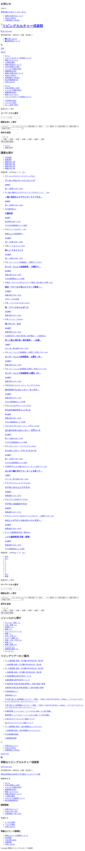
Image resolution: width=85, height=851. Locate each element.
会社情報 (8, 838)
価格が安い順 (10, 168)
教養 (8, 633)
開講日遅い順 (10, 164)
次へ (24, 172)
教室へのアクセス (11, 60)
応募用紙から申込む (12, 20)
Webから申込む (10, 18)
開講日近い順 (10, 162)
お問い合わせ (12, 39)
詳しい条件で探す (11, 105)
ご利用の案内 (10, 62)
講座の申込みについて (13, 64)
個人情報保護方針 (11, 80)
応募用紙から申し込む (13, 814)
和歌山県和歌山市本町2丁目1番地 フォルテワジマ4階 (20, 774)
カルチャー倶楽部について (15, 798)
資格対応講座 (12, 649)
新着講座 (8, 160)
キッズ (9, 651)
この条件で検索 (8, 141)
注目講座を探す (11, 100)
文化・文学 (11, 636)
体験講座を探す (11, 71)
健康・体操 (11, 644)
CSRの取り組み (10, 840)
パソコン (10, 647)
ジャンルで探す (11, 103)
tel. (6, 767)
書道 (8, 629)
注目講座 (8, 157)
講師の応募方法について (14, 16)
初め (6, 556)
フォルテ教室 (10, 824)
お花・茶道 (11, 625)
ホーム (7, 56)
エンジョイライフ (13, 631)
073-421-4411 (7, 31)
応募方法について (11, 746)
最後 (6, 576)
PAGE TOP (5, 754)
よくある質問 (10, 822)
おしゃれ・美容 (13, 623)
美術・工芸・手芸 (13, 640)
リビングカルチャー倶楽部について (18, 58)
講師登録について (13, 41)
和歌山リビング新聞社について (16, 835)
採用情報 (8, 842)
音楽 (8, 642)
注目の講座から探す (12, 67)
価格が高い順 (10, 166)
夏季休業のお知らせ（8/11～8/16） (14, 12)
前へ (6, 559)
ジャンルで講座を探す (13, 69)
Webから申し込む (11, 811)
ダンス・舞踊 (12, 638)
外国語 (9, 627)
